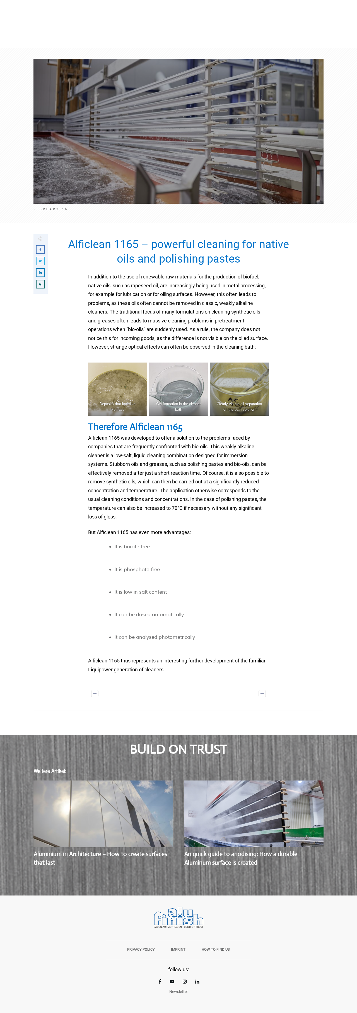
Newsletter (178, 991)
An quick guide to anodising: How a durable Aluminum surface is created (254, 826)
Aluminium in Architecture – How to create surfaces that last (103, 826)
